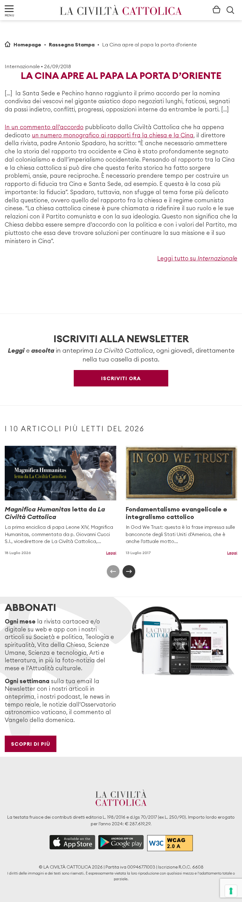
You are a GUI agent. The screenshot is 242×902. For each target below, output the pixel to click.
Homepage (27, 44)
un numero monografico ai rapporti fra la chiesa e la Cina (112, 135)
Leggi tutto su (197, 258)
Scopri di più (30, 744)
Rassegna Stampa (72, 44)
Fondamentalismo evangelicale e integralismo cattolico (176, 513)
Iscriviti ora (121, 378)
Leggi (111, 552)
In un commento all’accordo (44, 127)
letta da (55, 513)
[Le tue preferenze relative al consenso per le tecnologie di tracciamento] (231, 891)
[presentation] (113, 571)
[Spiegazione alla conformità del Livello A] (170, 843)
